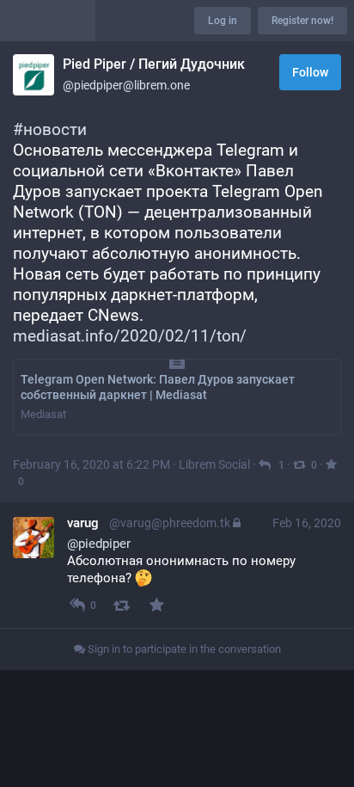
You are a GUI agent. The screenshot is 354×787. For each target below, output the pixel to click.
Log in (222, 21)
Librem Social (214, 464)
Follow (310, 72)
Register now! (302, 21)
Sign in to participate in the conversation (183, 649)
